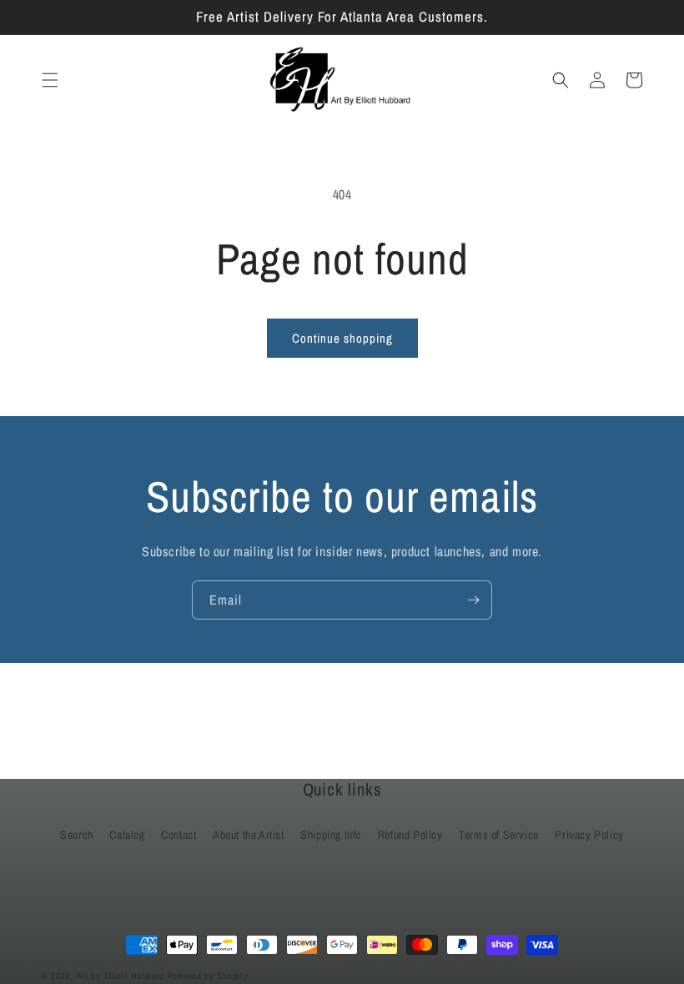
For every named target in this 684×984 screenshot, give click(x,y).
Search (76, 834)
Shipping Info (330, 834)
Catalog (126, 834)
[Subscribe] (473, 600)
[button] (50, 80)
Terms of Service (499, 834)
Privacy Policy (589, 834)
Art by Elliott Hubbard (120, 975)
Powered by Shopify (208, 975)
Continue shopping (342, 338)
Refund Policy (410, 834)
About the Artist (248, 834)
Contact (178, 834)
